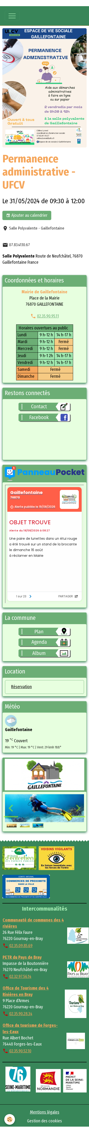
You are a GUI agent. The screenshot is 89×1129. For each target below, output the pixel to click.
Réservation (21, 686)
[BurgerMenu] (12, 16)
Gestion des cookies (44, 1121)
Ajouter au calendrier (28, 215)
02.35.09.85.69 (21, 945)
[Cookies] (9, 1119)
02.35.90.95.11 (48, 316)
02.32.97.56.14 (20, 976)
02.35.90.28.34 (20, 1013)
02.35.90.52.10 (20, 1051)
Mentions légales (44, 1112)
